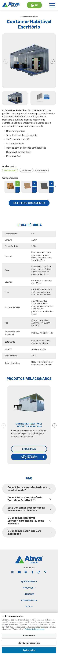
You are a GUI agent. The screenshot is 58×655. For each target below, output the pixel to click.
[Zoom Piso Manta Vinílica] (34, 190)
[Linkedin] (25, 572)
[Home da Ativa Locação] (11, 5)
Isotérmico (27, 170)
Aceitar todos (29, 650)
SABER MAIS (29, 448)
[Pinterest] (45, 572)
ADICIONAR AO (29, 456)
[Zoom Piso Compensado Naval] (51, 190)
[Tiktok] (39, 572)
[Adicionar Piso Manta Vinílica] (34, 184)
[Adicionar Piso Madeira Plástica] (17, 184)
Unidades (29, 594)
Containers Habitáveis (29, 16)
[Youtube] (19, 572)
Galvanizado (10, 170)
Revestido (42, 170)
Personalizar (29, 635)
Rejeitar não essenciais (29, 643)
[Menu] (52, 5)
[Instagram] (12, 572)
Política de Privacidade (34, 629)
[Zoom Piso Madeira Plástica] (17, 190)
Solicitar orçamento (29, 203)
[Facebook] (32, 572)
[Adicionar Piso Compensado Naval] (51, 184)
